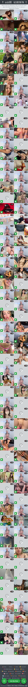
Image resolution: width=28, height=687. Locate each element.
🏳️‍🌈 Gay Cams (14, 676)
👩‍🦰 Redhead (18, 671)
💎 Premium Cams (6, 678)
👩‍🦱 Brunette (11, 671)
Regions (9, 685)
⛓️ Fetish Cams (16, 678)
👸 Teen (22, 669)
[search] (23, 681)
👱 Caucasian (23, 666)
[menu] (4, 681)
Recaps (16, 685)
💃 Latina (16, 666)
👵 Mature (16, 669)
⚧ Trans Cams (22, 676)
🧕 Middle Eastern (8, 669)
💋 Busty (12, 673)
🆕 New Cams (5, 676)
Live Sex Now (14, 681)
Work (13, 685)
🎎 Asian (4, 666)
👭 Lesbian (18, 673)
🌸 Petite (6, 673)
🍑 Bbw (24, 671)
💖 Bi (23, 673)
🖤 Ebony (10, 666)
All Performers (21, 685)
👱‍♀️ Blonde (4, 671)
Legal (26, 685)
